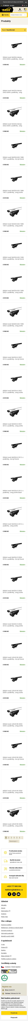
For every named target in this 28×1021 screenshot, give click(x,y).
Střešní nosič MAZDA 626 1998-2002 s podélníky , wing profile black (13, 292)
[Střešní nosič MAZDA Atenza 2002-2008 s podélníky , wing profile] (14, 113)
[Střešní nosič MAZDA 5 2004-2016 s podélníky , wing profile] (14, 613)
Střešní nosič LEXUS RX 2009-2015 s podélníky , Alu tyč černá (13, 758)
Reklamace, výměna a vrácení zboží (12, 928)
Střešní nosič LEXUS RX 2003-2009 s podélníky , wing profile (13, 725)
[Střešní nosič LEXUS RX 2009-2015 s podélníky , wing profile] (14, 813)
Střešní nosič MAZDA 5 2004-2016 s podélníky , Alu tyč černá (13, 558)
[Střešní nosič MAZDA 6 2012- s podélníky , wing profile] (14, 513)
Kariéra (3, 950)
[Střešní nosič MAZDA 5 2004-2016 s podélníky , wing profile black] (14, 580)
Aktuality (3, 905)
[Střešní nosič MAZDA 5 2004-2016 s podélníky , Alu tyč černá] (14, 546)
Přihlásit (20, 10)
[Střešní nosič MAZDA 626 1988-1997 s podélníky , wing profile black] (14, 180)
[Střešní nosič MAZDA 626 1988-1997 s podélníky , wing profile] (14, 213)
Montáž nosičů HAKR (7, 936)
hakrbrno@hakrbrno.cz (14, 890)
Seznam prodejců (6, 930)
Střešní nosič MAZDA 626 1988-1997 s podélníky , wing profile (13, 225)
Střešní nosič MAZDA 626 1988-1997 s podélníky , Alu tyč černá (13, 158)
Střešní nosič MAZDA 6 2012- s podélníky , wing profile (13, 525)
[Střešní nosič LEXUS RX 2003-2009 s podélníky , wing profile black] (14, 680)
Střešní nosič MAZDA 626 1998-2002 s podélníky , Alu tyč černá (13, 258)
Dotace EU (4, 947)
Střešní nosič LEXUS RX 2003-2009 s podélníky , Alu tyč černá (13, 658)
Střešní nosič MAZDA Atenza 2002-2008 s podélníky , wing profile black (12, 92)
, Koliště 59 (10, 990)
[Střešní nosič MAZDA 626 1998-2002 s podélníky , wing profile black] (14, 280)
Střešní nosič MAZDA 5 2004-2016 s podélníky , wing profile (13, 625)
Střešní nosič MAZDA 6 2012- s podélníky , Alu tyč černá (13, 458)
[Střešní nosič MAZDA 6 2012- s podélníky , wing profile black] (14, 480)
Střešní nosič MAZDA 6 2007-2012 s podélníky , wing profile (13, 425)
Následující (13, 841)
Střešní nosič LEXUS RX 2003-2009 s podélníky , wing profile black (13, 692)
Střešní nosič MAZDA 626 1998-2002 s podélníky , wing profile (13, 325)
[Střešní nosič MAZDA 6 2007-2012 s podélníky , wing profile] (14, 413)
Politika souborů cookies (8, 959)
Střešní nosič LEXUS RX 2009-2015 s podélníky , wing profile (13, 825)
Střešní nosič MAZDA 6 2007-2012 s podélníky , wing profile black (13, 392)
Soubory (3, 914)
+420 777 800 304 (14, 886)
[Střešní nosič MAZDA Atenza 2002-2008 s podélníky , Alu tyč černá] (14, 46)
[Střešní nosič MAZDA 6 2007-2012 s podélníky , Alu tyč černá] (14, 346)
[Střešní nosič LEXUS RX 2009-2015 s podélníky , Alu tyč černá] (14, 746)
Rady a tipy (4, 916)
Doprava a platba (6, 925)
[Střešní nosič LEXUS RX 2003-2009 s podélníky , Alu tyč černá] (14, 646)
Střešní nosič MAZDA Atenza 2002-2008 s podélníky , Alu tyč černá (13, 59)
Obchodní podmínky (7, 933)
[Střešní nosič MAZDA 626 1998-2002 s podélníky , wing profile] (14, 313)
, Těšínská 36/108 (13, 993)
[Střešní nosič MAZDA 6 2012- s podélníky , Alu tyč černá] (14, 446)
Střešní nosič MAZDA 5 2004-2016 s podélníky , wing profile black (13, 592)
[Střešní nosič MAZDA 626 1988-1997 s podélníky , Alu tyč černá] (14, 146)
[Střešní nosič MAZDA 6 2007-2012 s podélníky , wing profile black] (14, 380)
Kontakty (12, 5)
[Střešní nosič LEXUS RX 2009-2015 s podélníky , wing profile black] (14, 780)
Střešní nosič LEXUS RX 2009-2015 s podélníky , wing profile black (13, 792)
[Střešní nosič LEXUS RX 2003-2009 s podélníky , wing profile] (14, 713)
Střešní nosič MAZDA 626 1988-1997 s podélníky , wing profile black (13, 192)
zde (6, 1008)
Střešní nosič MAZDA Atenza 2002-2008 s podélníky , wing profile (12, 125)
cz (25, 5)
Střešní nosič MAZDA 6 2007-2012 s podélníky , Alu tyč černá (13, 358)
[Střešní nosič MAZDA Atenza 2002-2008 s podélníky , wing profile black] (14, 80)
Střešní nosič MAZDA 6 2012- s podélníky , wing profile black (13, 491)
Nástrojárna (4, 911)
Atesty (3, 908)
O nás (3, 944)
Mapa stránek (5, 956)
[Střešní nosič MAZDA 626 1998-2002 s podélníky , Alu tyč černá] (14, 246)
